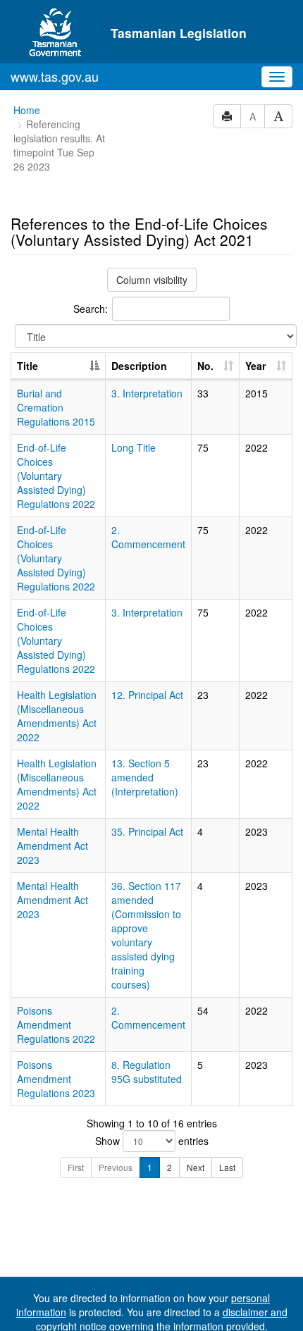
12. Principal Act (147, 695)
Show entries (152, 1141)
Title (27, 366)
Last (227, 1167)
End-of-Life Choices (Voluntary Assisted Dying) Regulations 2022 (56, 475)
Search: (90, 309)
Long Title (133, 447)
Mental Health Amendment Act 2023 (52, 845)
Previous (115, 1167)
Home (26, 110)
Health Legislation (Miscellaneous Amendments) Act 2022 (57, 716)
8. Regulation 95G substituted (146, 1072)
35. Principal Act (147, 831)
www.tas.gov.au (55, 76)
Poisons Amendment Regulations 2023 (56, 1079)
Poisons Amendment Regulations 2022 (56, 1024)
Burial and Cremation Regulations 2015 (56, 407)
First (76, 1167)
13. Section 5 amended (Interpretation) (144, 777)
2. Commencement (148, 537)
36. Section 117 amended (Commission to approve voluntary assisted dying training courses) (146, 935)
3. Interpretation (147, 393)
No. (205, 366)
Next (195, 1167)
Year (255, 366)
